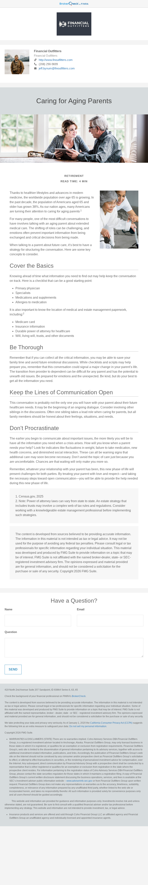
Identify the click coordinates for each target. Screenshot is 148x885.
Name (8, 609)
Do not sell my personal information (87, 726)
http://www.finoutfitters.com (56, 59)
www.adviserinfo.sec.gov (79, 780)
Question (11, 632)
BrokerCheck (79, 696)
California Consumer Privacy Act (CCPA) (111, 722)
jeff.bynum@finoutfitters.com (57, 68)
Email (80, 609)
